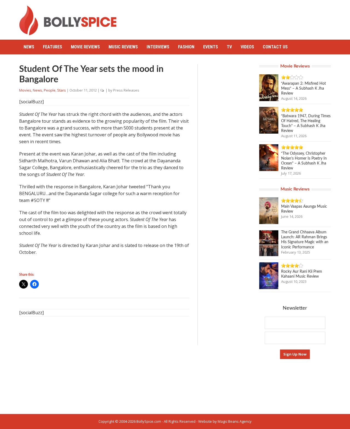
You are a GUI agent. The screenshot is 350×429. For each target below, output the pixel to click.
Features (52, 46)
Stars (61, 90)
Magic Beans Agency (235, 421)
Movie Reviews (85, 46)
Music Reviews (123, 46)
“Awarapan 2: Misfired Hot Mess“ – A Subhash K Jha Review (303, 88)
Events (210, 46)
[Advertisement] (231, 17)
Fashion (186, 46)
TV (229, 46)
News (29, 46)
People (50, 90)
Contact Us (275, 46)
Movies (25, 90)
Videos (247, 46)
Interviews (158, 46)
